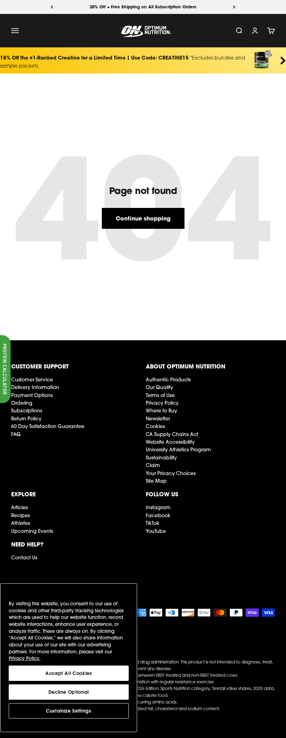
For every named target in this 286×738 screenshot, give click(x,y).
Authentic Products (168, 379)
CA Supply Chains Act (172, 434)
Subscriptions (26, 410)
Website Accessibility (170, 442)
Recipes (20, 515)
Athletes (20, 523)
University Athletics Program (178, 449)
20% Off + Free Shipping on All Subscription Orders (143, 6)
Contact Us (24, 557)
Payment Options (32, 395)
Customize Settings (68, 711)
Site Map (156, 481)
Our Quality (159, 387)
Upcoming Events (32, 531)
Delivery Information (35, 387)
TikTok (152, 523)
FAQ (16, 434)
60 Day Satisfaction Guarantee (47, 426)
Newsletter (158, 418)
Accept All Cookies (68, 673)
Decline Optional (68, 692)
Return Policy (26, 418)
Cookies (155, 426)
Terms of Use (160, 395)
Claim (153, 465)
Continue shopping (143, 218)
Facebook (158, 515)
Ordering (21, 403)
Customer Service (32, 379)
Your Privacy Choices (171, 473)
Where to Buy (161, 410)
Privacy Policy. (24, 658)
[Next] (234, 6)
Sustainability (161, 458)
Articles (19, 507)
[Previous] (52, 6)
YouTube (156, 531)
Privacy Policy (162, 403)
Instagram (158, 507)
